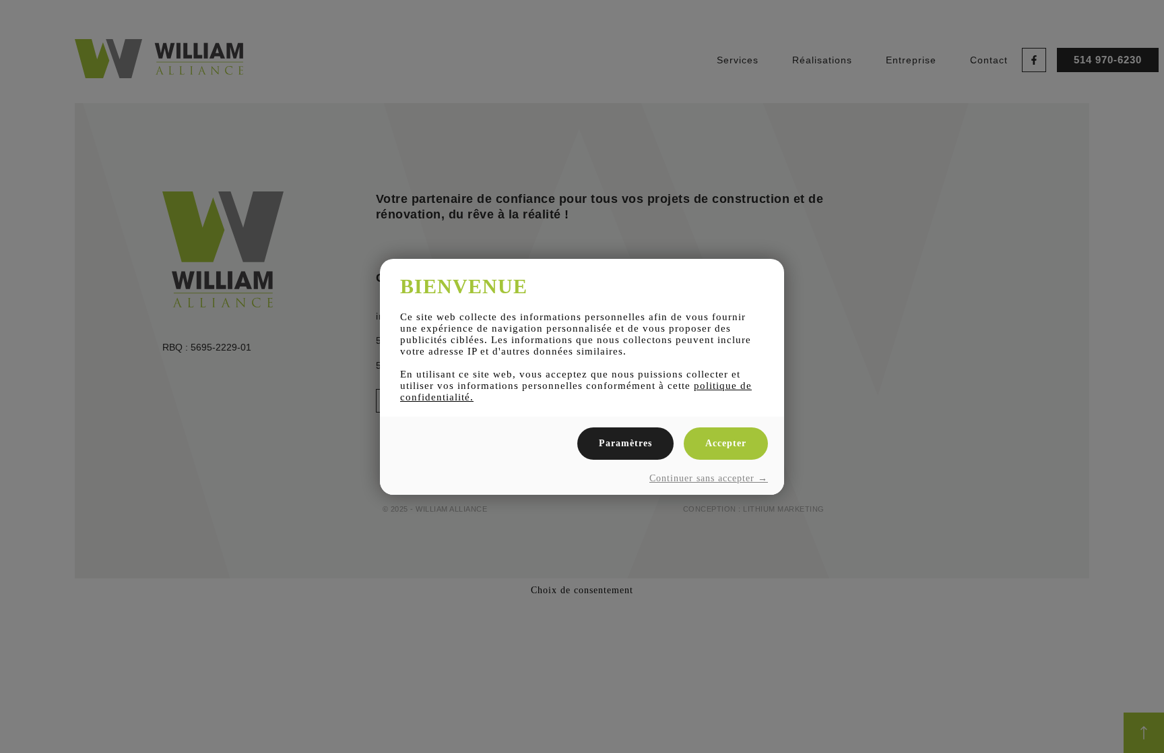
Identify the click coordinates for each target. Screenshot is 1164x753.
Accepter (725, 443)
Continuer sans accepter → (708, 478)
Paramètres (625, 443)
